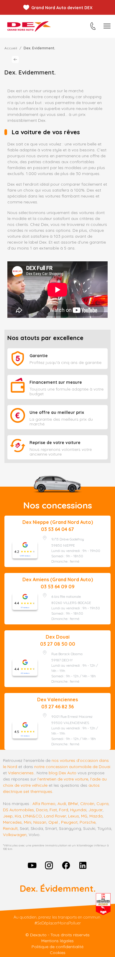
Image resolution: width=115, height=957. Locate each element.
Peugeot (69, 822)
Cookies (57, 952)
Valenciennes (21, 772)
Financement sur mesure (55, 382)
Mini (27, 822)
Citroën (87, 803)
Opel (53, 822)
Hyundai (78, 809)
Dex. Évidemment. (58, 888)
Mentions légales (57, 940)
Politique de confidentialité (57, 946)
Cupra (102, 803)
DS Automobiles (18, 809)
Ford (63, 809)
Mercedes (12, 822)
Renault (10, 828)
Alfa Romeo (43, 803)
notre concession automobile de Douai (72, 766)
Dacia (41, 809)
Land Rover (55, 816)
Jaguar (95, 809)
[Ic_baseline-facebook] (66, 865)
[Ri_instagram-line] (49, 865)
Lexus (73, 816)
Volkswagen (15, 834)
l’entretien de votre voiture (62, 779)
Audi (62, 803)
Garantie (38, 355)
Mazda (96, 816)
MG (84, 816)
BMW (73, 803)
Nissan (39, 822)
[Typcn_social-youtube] (32, 865)
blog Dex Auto (62, 772)
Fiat (53, 809)
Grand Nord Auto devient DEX (62, 7)
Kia (18, 816)
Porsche (88, 822)
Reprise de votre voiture (54, 442)
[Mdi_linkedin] (83, 865)
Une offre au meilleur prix (56, 412)
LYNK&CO (32, 816)
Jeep (8, 816)
